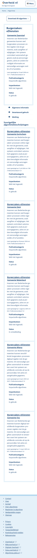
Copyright (9, 527)
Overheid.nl (9, 542)
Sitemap (8, 515)
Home (4, 11)
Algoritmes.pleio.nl (12, 553)
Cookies (8, 524)
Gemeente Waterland (16, 280)
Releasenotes (10, 535)
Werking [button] (15, 117)
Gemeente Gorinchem (16, 134)
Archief (8, 504)
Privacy (8, 521)
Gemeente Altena (14, 347)
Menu (31, 3)
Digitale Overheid (12, 547)
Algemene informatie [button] (20, 108)
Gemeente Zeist (14, 207)
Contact (8, 498)
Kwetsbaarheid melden (14, 532)
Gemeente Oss (13, 418)
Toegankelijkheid (11, 530)
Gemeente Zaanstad (16, 35)
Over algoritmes (11, 507)
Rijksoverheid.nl (11, 544)
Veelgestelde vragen (13, 512)
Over (7, 501)
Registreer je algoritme (14, 509)
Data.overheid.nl (11, 550)
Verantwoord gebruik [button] (20, 112)
